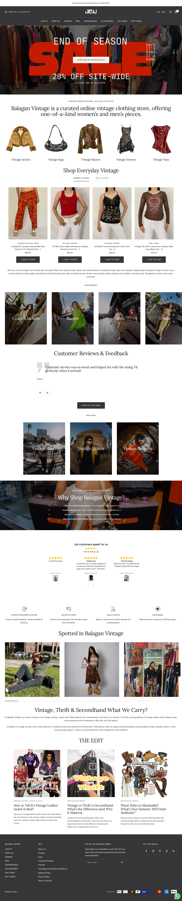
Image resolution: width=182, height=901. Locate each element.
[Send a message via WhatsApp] (177, 896)
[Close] (125, 430)
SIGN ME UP (72, 464)
